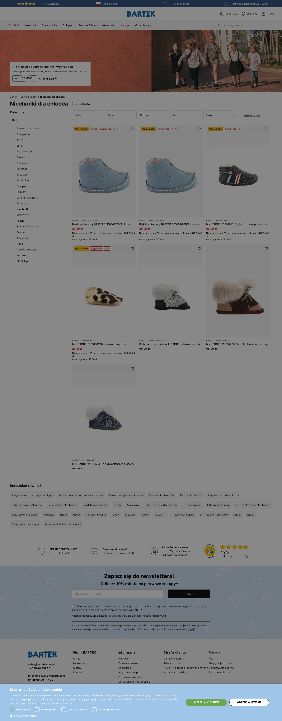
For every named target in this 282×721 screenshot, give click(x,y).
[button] (94, 716)
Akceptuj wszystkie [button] (206, 702)
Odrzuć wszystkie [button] (249, 702)
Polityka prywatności (62, 703)
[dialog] (141, 360)
